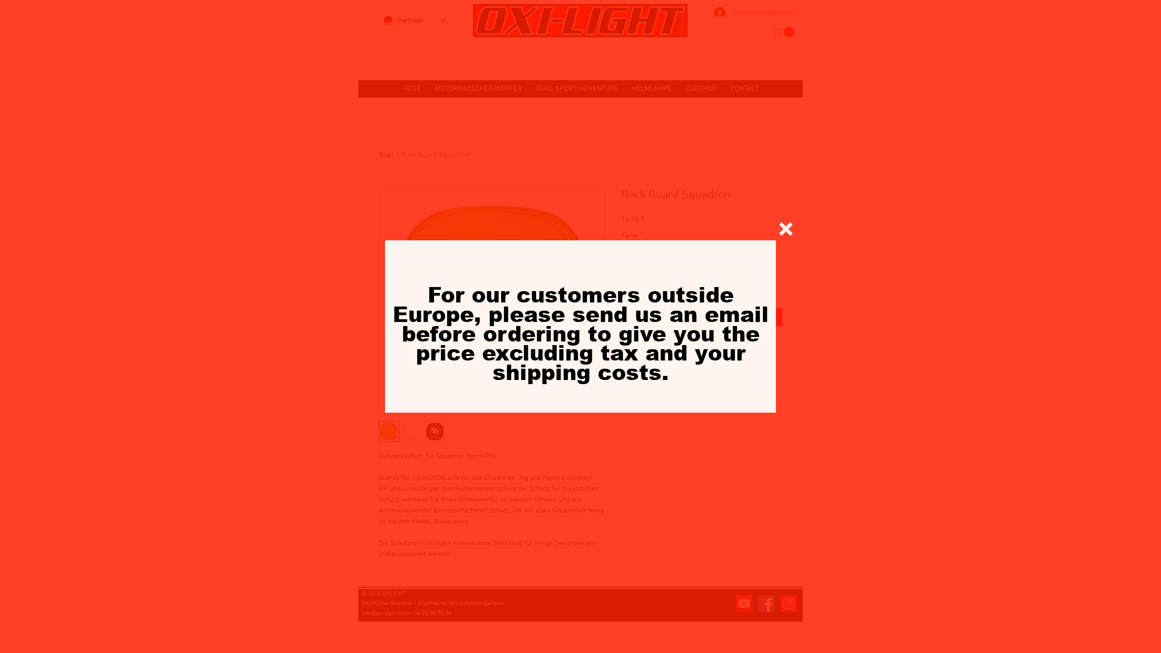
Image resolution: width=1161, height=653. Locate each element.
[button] (786, 229)
